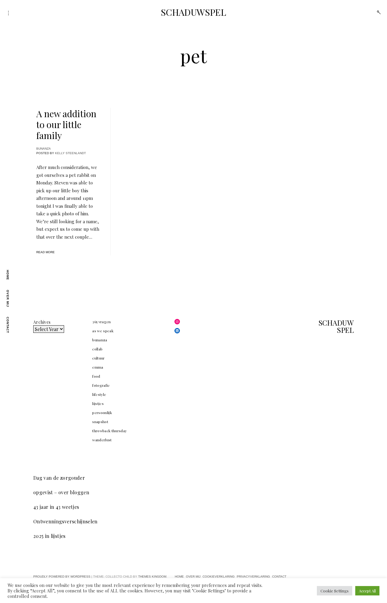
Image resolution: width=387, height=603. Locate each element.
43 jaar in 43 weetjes (56, 507)
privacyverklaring (253, 576)
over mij (7, 298)
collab (97, 348)
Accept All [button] (367, 590)
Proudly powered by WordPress (61, 576)
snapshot (100, 421)
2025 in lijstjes (49, 536)
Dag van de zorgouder (59, 478)
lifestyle (99, 394)
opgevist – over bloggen (61, 492)
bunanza (43, 148)
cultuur (98, 358)
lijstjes (98, 403)
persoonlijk (102, 412)
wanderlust (102, 439)
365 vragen (101, 321)
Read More (45, 252)
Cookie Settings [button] (334, 590)
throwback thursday (109, 430)
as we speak (102, 330)
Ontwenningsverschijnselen (65, 521)
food (96, 376)
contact (7, 325)
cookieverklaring (219, 576)
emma (97, 367)
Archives (41, 322)
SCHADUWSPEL (193, 12)
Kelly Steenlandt (70, 153)
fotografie (101, 385)
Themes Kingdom (152, 576)
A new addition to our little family (66, 124)
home (7, 275)
